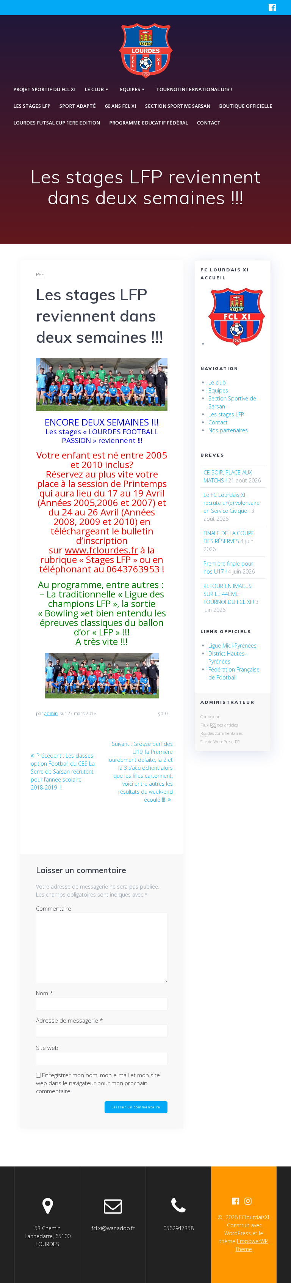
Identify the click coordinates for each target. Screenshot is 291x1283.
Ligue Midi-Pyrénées (232, 645)
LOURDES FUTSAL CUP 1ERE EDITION (56, 123)
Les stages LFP (31, 106)
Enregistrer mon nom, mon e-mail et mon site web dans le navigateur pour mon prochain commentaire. (98, 1083)
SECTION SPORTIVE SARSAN (177, 106)
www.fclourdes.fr (101, 550)
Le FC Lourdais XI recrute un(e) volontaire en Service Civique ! (231, 502)
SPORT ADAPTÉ (77, 106)
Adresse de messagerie (69, 1020)
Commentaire (53, 908)
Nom (44, 993)
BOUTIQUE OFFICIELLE (245, 106)
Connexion (210, 716)
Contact (209, 123)
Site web (47, 1047)
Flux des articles (219, 725)
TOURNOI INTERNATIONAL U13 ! (194, 89)
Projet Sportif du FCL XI (44, 89)
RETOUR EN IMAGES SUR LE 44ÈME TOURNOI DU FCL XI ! (228, 593)
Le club (217, 382)
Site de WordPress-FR (219, 741)
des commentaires (221, 733)
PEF (40, 274)
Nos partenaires (228, 430)
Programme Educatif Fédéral (148, 123)
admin (51, 713)
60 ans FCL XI (120, 106)
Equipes (218, 390)
